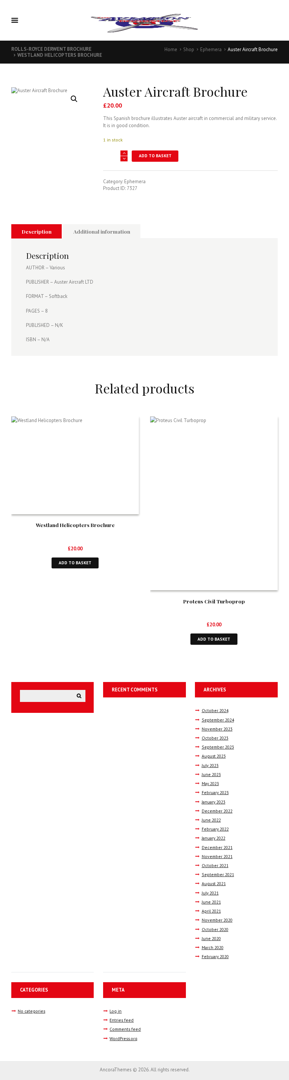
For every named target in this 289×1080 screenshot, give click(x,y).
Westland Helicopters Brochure (59, 55)
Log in (116, 1011)
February (215, 792)
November (217, 729)
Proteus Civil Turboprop (214, 601)
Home (170, 49)
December (217, 811)
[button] (74, 99)
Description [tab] (37, 231)
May (210, 783)
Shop (188, 49)
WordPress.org (123, 1038)
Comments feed (125, 1029)
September (218, 720)
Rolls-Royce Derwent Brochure (51, 49)
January (213, 802)
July (210, 765)
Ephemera (211, 49)
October (215, 710)
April (211, 911)
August (214, 756)
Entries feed (122, 1020)
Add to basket (155, 155)
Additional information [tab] (101, 231)
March (213, 947)
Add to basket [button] (75, 562)
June (211, 774)
